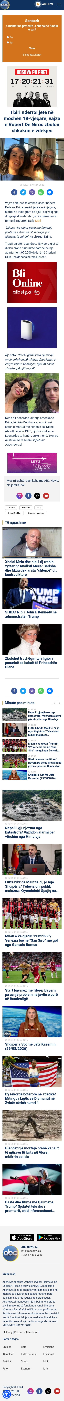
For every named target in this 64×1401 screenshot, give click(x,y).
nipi (39, 507)
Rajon (5, 1369)
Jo (11, 43)
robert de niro (14, 513)
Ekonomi (26, 1369)
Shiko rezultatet (32, 55)
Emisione (48, 1347)
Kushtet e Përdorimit (26, 1333)
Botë (23, 1347)
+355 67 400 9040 (32, 1255)
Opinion (6, 1347)
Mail (38, 221)
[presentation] (55, 703)
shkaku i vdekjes (36, 513)
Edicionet (48, 1354)
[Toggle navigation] (59, 5)
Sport (24, 1361)
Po (11, 37)
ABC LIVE (47, 4)
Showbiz (26, 507)
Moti (46, 1361)
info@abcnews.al (31, 1251)
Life (45, 1369)
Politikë (6, 1361)
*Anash (11, 507)
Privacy (8, 1333)
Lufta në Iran (28, 1354)
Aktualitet (8, 1354)
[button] (6, 1394)
